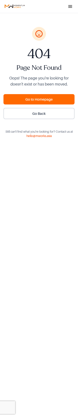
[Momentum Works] (14, 6)
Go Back (39, 113)
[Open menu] (70, 6)
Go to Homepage (39, 99)
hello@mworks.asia (39, 136)
